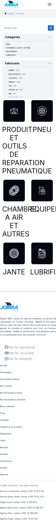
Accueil (3, 365)
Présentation (6, 372)
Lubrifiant (4, 420)
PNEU (8, 44)
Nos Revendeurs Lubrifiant (12, 399)
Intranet (3, 468)
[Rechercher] (51, 28)
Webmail (4, 474)
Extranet (4, 454)
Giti (10, 86)
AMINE (12, 70)
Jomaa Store (6, 461)
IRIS (10, 93)
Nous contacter (7, 406)
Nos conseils (6, 386)
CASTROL (13, 78)
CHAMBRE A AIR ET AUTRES (18, 48)
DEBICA (12, 82)
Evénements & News (9, 379)
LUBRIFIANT (11, 55)
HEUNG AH (14, 90)
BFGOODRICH (15, 74)
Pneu (2, 413)
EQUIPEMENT (11, 51)
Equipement (5, 433)
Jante (2, 440)
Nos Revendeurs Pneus (11, 393)
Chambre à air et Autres (11, 427)
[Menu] (49, 4)
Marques (4, 447)
